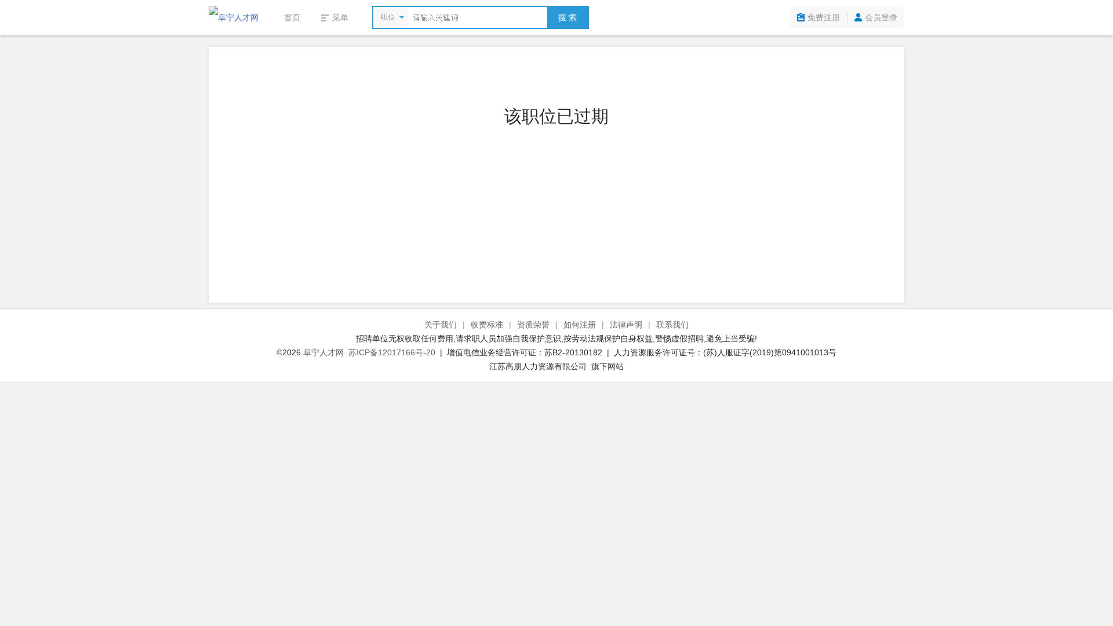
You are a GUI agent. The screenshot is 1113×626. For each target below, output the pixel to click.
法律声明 (626, 324)
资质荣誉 (533, 324)
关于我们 (440, 324)
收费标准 (487, 324)
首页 (292, 17)
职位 (388, 17)
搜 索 (567, 17)
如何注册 (579, 324)
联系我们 (672, 324)
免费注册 (824, 17)
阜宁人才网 (323, 352)
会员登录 (881, 17)
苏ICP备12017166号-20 (391, 352)
